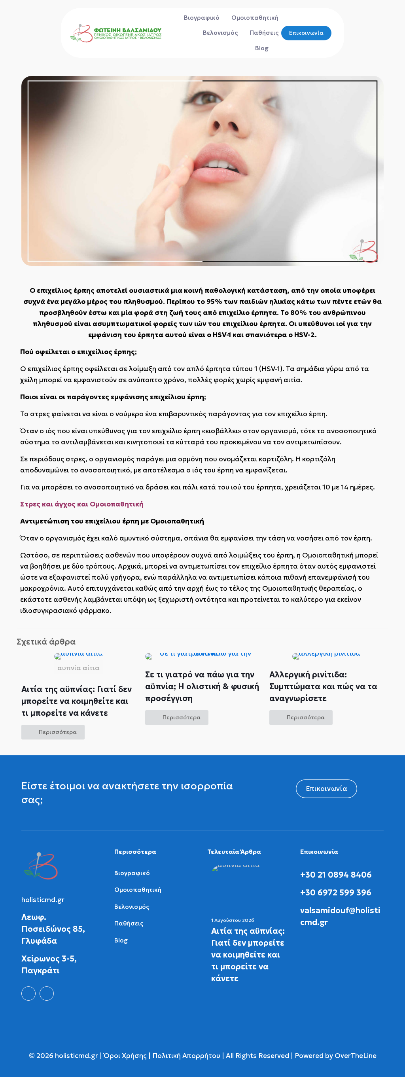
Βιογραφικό (132, 873)
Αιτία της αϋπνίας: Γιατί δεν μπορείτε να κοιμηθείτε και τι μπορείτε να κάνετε (76, 701)
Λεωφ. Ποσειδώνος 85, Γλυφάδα (53, 929)
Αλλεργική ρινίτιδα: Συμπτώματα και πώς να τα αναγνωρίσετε (323, 686)
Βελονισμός (131, 906)
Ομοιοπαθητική (137, 889)
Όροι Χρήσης (124, 1055)
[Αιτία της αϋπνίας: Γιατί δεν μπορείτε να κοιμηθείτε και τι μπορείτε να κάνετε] (249, 886)
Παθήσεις (128, 923)
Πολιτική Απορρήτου (186, 1055)
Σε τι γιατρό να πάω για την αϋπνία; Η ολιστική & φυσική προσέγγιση (202, 686)
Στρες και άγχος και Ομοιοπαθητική (82, 504)
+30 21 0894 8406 (336, 875)
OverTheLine (356, 1055)
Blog (121, 940)
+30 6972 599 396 (335, 892)
